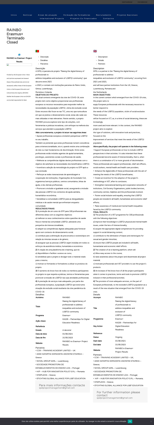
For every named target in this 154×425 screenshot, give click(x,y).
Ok (130, 421)
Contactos (108, 19)
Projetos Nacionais (127, 15)
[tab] (19, 59)
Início (14, 15)
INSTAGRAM (127, 2)
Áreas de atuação (47, 15)
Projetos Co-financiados (83, 19)
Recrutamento (103, 15)
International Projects (52, 19)
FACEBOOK (142, 2)
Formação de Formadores (77, 15)
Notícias (27, 15)
